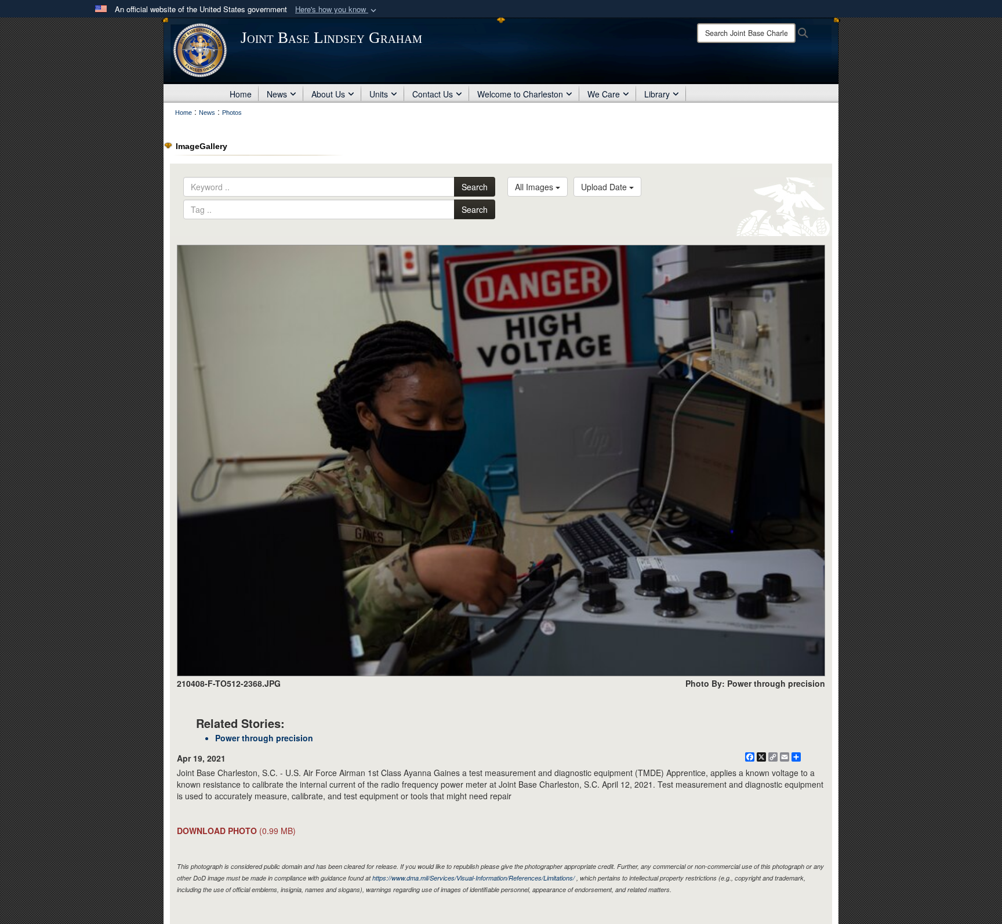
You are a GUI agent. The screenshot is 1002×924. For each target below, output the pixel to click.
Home (241, 94)
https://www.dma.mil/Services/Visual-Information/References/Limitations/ (473, 878)
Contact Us (432, 94)
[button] (337, 9)
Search (475, 187)
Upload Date (605, 187)
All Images (535, 187)
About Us (328, 94)
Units (378, 94)
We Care (603, 94)
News (277, 94)
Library (657, 94)
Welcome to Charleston (520, 94)
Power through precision (264, 738)
